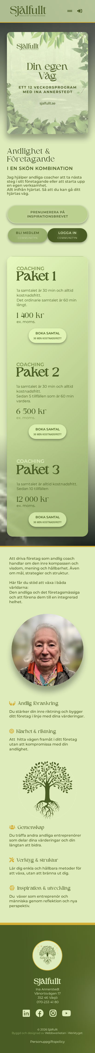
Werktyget (75, 1033)
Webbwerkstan (55, 1033)
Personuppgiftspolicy (47, 1042)
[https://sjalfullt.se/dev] (47, 83)
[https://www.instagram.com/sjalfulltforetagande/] (54, 1013)
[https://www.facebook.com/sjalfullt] (41, 1013)
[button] (69, 11)
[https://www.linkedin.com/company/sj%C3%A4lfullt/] (27, 1013)
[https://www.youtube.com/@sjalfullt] (67, 1013)
